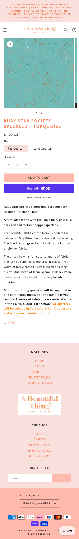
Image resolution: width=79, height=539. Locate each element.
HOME (39, 360)
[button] (5, 30)
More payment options (39, 197)
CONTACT (39, 372)
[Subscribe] (61, 478)
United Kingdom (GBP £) (37, 503)
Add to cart (39, 177)
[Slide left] (29, 113)
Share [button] (12, 322)
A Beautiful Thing (31, 530)
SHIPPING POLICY (40, 450)
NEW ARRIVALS (39, 445)
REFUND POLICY (39, 456)
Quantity (9, 157)
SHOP (39, 433)
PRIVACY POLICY (39, 377)
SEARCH (39, 439)
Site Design (55, 530)
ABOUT (39, 366)
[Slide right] (48, 113)
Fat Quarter (16, 148)
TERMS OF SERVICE (39, 383)
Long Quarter (42, 148)
